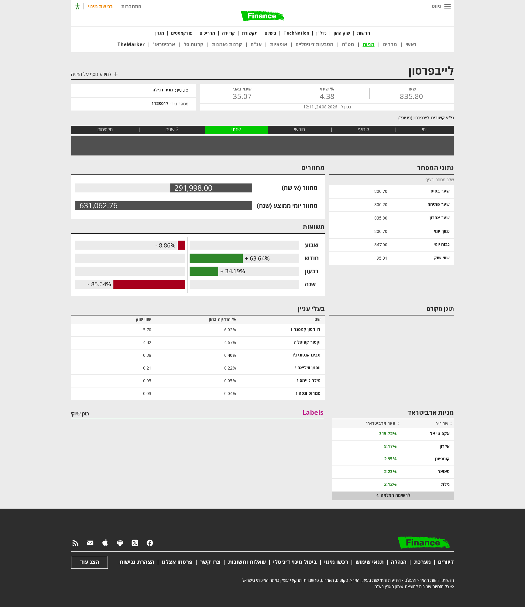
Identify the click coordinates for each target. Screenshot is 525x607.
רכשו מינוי (336, 562)
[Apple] (105, 543)
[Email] (90, 543)
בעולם (270, 33)
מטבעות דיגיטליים (315, 45)
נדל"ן (321, 33)
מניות (369, 45)
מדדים (390, 45)
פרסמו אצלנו (177, 562)
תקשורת (250, 33)
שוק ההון (342, 33)
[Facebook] (150, 543)
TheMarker (131, 45)
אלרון (445, 446)
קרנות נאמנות (227, 45)
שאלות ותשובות (247, 562)
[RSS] (75, 543)
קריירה (228, 33)
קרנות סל (194, 45)
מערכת (422, 562)
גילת (445, 484)
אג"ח (256, 45)
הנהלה (399, 562)
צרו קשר (210, 562)
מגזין (159, 33)
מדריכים (207, 33)
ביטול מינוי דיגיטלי (295, 562)
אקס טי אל (440, 434)
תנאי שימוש (369, 562)
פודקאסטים (182, 33)
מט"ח (348, 45)
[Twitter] (135, 543)
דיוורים (446, 562)
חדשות (363, 33)
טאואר (444, 472)
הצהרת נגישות (136, 562)
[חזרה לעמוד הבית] (262, 16)
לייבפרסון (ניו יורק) (413, 118)
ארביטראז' (164, 45)
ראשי (411, 45)
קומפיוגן (442, 459)
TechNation (296, 33)
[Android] (120, 543)
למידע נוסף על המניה (91, 74)
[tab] (424, 130)
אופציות (278, 45)
